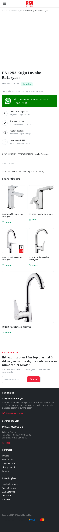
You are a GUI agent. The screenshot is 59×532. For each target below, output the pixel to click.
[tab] (8, 163)
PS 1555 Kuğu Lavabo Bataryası (12, 258)
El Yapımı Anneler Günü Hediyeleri (15, 520)
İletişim (5, 471)
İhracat (5, 456)
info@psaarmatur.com (12, 413)
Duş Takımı (7, 495)
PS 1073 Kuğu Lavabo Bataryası (39, 258)
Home (4, 11)
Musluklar (6, 499)
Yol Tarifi (6, 442)
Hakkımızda (7, 459)
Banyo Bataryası (9, 488)
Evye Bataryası (9, 492)
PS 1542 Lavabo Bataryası (41, 214)
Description (8, 163)
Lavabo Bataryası (15, 11)
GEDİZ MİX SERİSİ (25, 154)
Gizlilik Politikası (9, 463)
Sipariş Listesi (8, 467)
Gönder (33, 379)
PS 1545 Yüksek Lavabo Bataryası (13, 215)
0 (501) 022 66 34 (22, 103)
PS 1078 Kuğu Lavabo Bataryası (16, 327)
